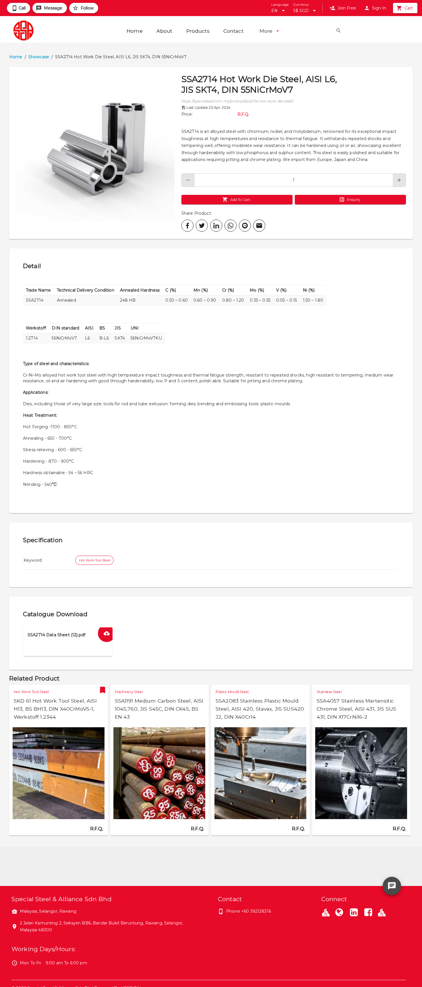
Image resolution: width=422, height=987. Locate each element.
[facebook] (187, 226)
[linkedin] (216, 226)
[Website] (339, 913)
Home (15, 56)
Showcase (38, 56)
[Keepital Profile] (325, 912)
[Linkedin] (353, 913)
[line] (245, 226)
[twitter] (202, 226)
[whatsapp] (230, 226)
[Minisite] (381, 912)
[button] (95, 153)
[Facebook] (368, 913)
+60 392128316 (256, 911)
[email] (259, 226)
